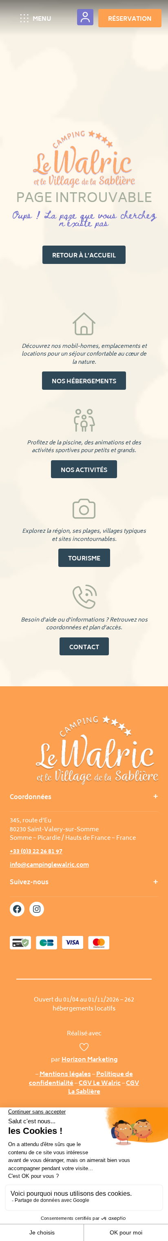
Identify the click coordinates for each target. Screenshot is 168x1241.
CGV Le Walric (100, 1083)
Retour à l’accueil (84, 256)
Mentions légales (65, 1075)
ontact (84, 648)
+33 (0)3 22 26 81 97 (36, 852)
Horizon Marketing (89, 1060)
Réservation (130, 19)
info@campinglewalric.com (49, 865)
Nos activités (84, 471)
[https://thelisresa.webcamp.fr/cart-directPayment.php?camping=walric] (85, 17)
